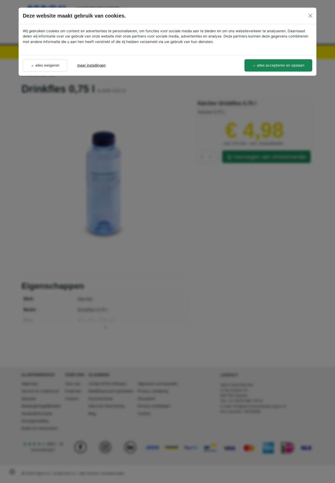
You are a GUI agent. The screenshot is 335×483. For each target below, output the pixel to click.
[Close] (310, 16)
